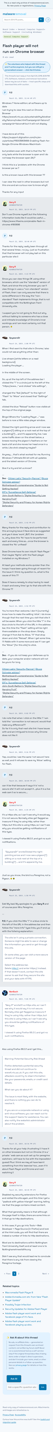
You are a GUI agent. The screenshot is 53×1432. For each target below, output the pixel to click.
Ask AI (14, 1378)
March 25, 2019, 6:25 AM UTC (22, 810)
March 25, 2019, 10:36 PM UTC (22, 1144)
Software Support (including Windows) (22, 32)
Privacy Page (40, 5)
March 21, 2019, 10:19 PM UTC (22, 209)
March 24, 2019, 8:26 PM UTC (22, 752)
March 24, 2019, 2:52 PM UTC (22, 606)
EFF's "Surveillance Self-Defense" (19, 492)
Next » (45, 1273)
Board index (9, 29)
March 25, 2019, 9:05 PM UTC (22, 999)
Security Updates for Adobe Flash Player (26, 1309)
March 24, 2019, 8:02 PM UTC (22, 713)
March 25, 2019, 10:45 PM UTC (22, 1190)
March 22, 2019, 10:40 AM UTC (22, 241)
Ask (42, 1387)
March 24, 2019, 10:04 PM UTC (22, 781)
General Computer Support (31, 29)
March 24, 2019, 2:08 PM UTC (22, 343)
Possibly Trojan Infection (18, 1304)
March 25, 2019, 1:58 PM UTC (22, 895)
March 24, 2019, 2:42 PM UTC (22, 522)
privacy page (21, 1365)
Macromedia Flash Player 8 (19, 1292)
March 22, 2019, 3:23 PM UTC (22, 274)
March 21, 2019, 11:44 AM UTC (22, 98)
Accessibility (20, 1415)
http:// (15, 968)
